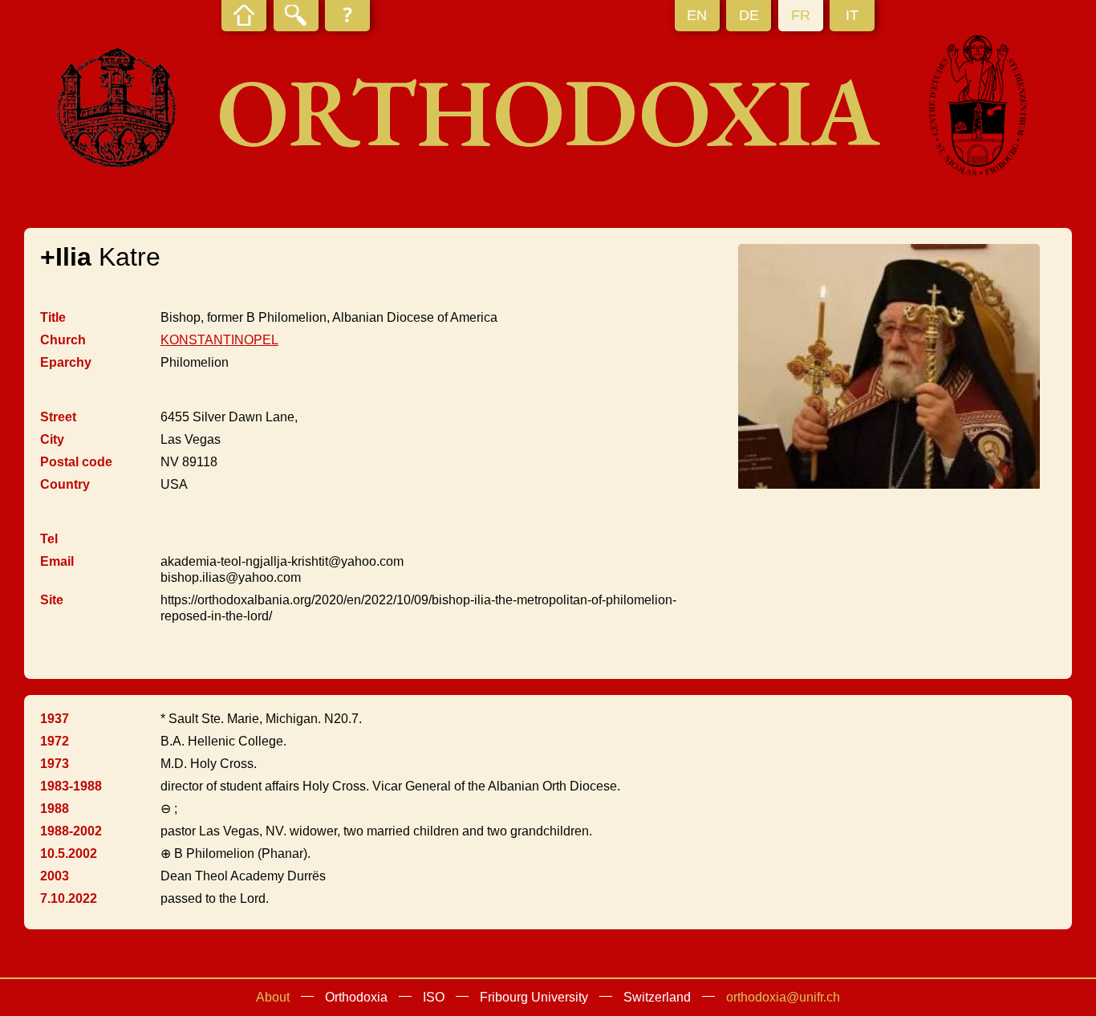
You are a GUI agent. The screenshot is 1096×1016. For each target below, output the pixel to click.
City (52, 439)
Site (51, 600)
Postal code (76, 462)
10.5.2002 (68, 853)
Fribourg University (534, 997)
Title (53, 317)
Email (57, 561)
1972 (54, 741)
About (273, 997)
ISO (433, 997)
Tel (49, 539)
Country (65, 484)
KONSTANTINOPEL (219, 340)
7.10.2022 (68, 898)
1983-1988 (71, 786)
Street (58, 417)
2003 (54, 876)
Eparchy (65, 362)
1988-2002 (71, 831)
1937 (54, 718)
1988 (54, 808)
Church (63, 340)
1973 (54, 763)
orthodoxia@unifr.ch (783, 997)
